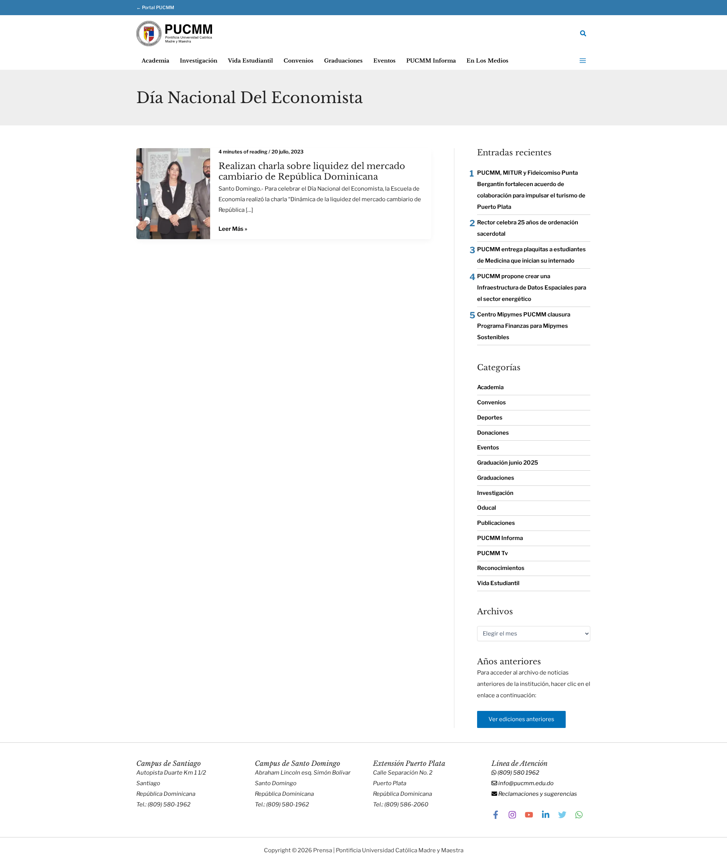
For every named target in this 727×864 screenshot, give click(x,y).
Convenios (491, 402)
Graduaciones (495, 477)
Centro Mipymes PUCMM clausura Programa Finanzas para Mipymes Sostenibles (523, 326)
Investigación (495, 493)
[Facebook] (495, 815)
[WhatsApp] (579, 815)
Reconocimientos (500, 568)
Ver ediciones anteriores (521, 719)
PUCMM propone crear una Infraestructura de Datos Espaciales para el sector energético (531, 287)
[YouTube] (529, 815)
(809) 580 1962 (517, 772)
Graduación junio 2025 (507, 462)
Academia (490, 387)
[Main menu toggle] (583, 61)
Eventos (488, 447)
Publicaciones (496, 523)
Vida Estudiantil (498, 583)
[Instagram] (512, 815)
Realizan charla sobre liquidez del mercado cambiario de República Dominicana (311, 171)
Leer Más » (232, 229)
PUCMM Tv (492, 553)
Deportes (489, 417)
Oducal (486, 507)
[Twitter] (562, 815)
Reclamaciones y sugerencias (537, 793)
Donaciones (493, 432)
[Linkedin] (545, 815)
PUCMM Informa (500, 538)
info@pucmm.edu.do (525, 783)
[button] (162, 8)
